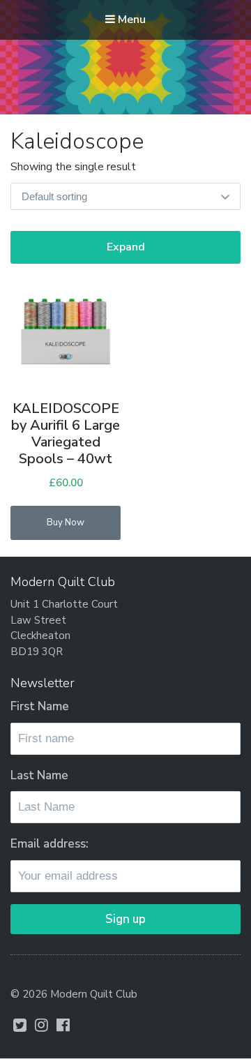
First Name (39, 706)
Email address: (49, 844)
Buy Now (65, 522)
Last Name (39, 775)
